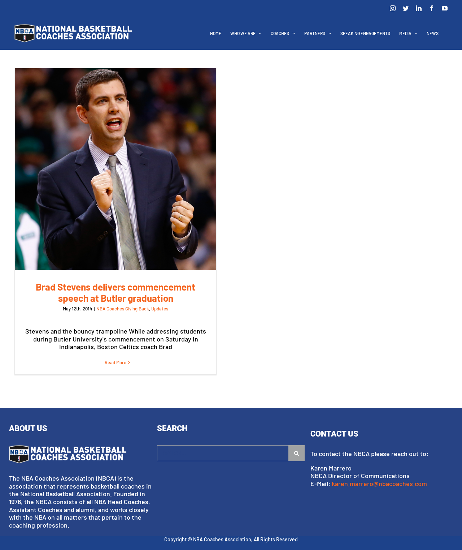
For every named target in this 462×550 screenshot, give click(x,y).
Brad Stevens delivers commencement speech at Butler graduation (115, 169)
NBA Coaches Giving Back (122, 308)
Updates (159, 308)
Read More (115, 362)
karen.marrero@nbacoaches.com (379, 483)
